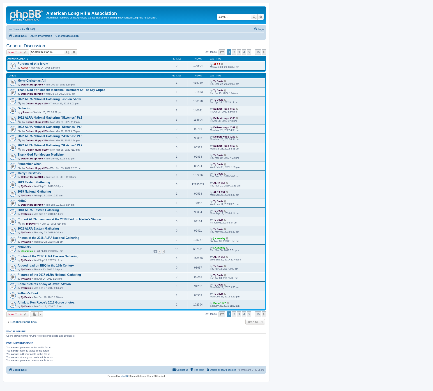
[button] (222, 52)
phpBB (124, 376)
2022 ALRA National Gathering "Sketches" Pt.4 (50, 127)
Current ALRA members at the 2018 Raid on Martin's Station (59, 219)
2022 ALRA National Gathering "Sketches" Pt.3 (50, 136)
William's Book (28, 293)
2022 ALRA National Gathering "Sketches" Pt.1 (50, 117)
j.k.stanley (219, 238)
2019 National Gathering (34, 191)
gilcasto (25, 112)
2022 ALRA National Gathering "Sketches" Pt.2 (50, 145)
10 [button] (258, 52)
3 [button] (239, 52)
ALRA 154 (219, 183)
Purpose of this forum (33, 63)
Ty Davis (218, 81)
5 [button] (249, 52)
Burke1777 (219, 303)
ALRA (24, 67)
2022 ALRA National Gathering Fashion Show (49, 99)
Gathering (24, 108)
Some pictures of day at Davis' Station (44, 284)
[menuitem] (30, 29)
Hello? (22, 200)
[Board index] (26, 14)
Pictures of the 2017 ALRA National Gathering (49, 274)
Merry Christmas (29, 173)
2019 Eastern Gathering (34, 182)
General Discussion (25, 45)
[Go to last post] (222, 64)
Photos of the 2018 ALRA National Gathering (48, 237)
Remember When (29, 164)
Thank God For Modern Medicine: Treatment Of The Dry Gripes (61, 90)
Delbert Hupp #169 (32, 84)
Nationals (24, 247)
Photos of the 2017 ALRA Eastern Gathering (48, 256)
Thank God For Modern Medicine (41, 154)
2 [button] (234, 52)
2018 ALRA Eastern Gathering (38, 210)
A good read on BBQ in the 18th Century (46, 265)
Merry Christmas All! (32, 80)
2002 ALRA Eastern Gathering (38, 228)
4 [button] (244, 52)
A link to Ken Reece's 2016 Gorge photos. (46, 302)
